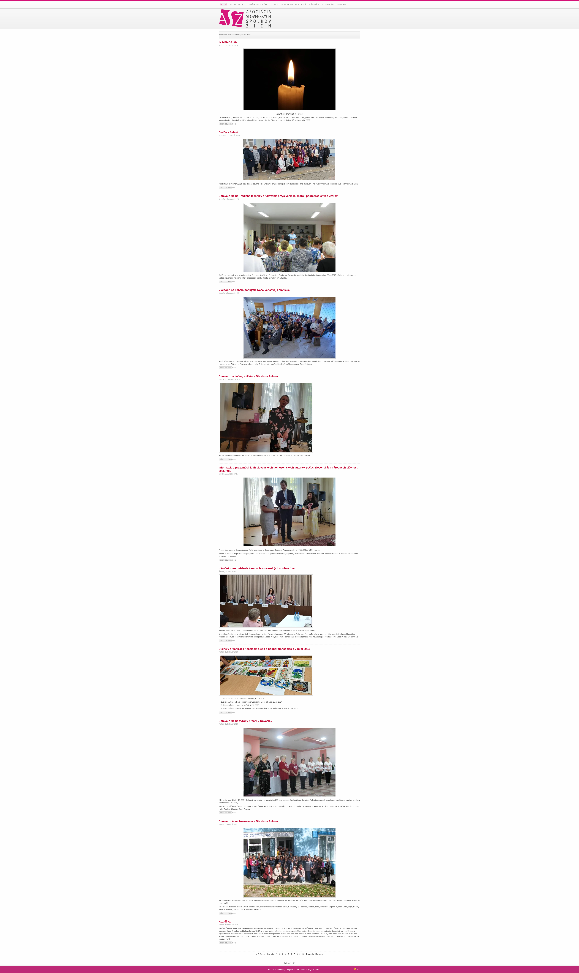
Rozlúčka (225, 921)
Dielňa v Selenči (229, 132)
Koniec (318, 954)
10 (303, 954)
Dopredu (310, 954)
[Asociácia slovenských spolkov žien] (247, 18)
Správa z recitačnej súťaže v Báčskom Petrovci (249, 376)
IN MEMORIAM (228, 42)
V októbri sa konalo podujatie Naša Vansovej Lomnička (254, 290)
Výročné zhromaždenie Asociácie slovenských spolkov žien (257, 568)
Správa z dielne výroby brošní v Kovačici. (245, 720)
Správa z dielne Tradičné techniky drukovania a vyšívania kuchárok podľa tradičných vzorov (278, 195)
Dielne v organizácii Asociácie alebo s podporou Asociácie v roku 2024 (264, 648)
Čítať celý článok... (228, 124)
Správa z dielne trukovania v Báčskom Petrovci (249, 821)
